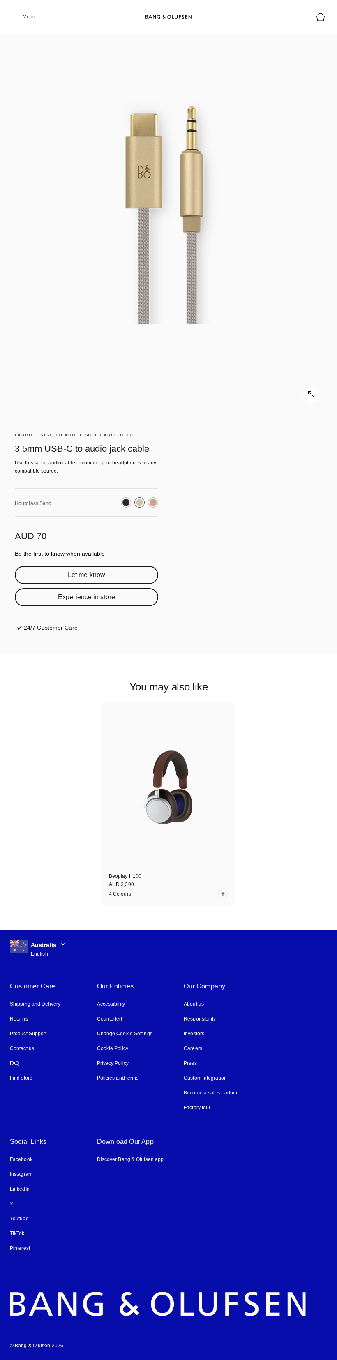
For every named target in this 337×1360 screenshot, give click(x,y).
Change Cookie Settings (124, 1034)
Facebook (21, 1159)
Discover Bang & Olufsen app (130, 1159)
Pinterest (20, 1248)
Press (190, 1063)
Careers (193, 1048)
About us (194, 1004)
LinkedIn (20, 1189)
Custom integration (205, 1078)
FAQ (14, 1063)
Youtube (19, 1218)
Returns (19, 1019)
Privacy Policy (113, 1063)
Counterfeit (109, 1019)
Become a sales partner (211, 1093)
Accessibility (111, 1004)
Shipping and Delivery (35, 1004)
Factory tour (197, 1108)
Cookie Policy (112, 1048)
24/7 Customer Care (51, 627)
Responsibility (200, 1019)
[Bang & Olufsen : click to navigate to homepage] (168, 17)
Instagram (21, 1174)
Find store (21, 1078)
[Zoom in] (168, 213)
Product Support (28, 1034)
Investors (194, 1034)
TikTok (17, 1233)
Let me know (86, 574)
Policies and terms (118, 1078)
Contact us (22, 1048)
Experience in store (86, 596)
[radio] (126, 502)
